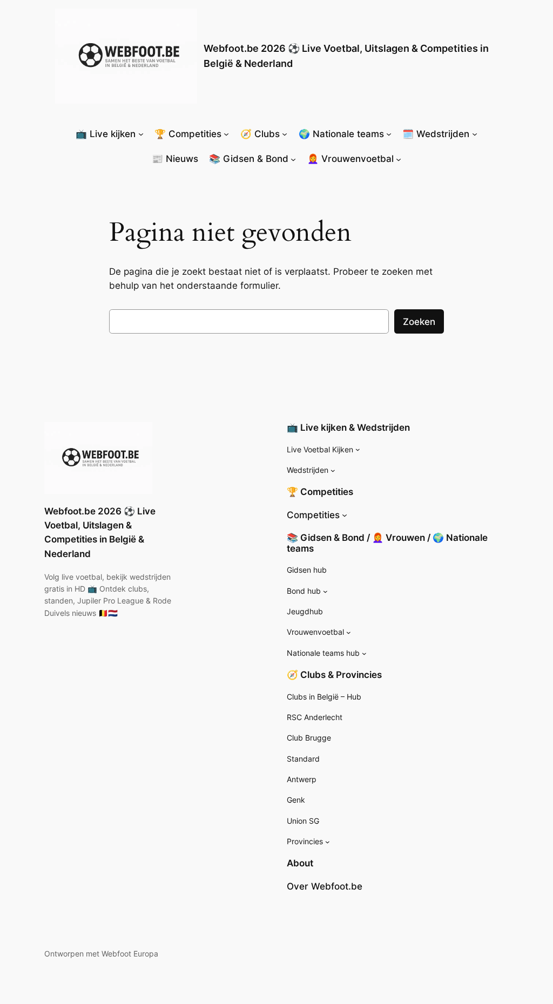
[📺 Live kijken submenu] (141, 134)
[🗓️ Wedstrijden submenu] (474, 134)
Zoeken (419, 321)
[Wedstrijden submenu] (333, 470)
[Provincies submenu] (327, 841)
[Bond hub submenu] (325, 591)
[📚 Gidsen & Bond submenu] (293, 158)
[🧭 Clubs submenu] (284, 134)
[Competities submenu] (344, 515)
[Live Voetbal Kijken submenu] (357, 449)
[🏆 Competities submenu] (226, 134)
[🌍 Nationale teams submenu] (389, 134)
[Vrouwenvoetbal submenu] (348, 632)
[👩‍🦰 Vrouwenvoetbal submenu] (398, 158)
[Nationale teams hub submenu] (364, 653)
